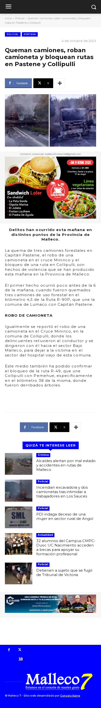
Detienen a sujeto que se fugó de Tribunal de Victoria (64, 572)
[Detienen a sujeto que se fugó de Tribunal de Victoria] (18, 573)
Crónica (43, 454)
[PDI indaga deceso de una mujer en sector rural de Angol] (18, 517)
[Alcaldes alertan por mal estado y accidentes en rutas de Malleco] (18, 464)
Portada (30, 34)
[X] (20, 650)
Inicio (8, 18)
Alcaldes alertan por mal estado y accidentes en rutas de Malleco (66, 465)
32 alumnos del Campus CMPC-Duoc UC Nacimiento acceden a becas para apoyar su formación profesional (66, 547)
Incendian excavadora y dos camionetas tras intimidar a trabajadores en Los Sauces (62, 491)
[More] (60, 83)
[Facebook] (9, 650)
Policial (20, 18)
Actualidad (45, 534)
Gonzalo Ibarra (70, 695)
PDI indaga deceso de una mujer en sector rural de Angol (64, 516)
